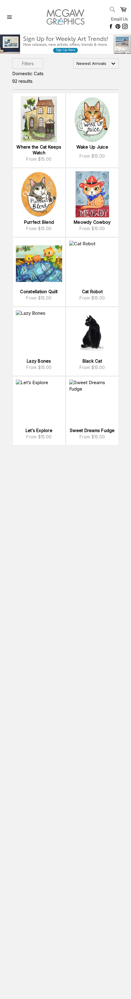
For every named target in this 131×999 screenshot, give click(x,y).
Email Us (119, 19)
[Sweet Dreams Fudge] (92, 403)
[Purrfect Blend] (39, 194)
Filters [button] (28, 63)
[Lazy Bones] (39, 333)
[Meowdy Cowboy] (92, 194)
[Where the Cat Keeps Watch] (39, 119)
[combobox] (96, 64)
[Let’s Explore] (39, 403)
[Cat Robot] (92, 264)
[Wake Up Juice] (92, 119)
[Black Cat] (92, 333)
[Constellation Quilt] (39, 264)
